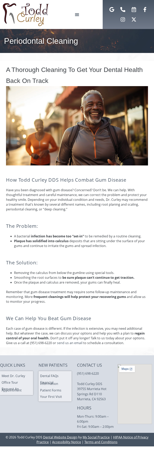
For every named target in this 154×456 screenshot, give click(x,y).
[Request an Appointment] (134, 10)
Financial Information (49, 383)
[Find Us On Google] (112, 10)
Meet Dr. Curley (13, 376)
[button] (77, 14)
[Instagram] (123, 20)
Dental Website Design (60, 437)
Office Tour (10, 382)
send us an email (69, 343)
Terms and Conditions (101, 442)
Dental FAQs (49, 376)
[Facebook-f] (145, 10)
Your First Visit (51, 396)
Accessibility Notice (66, 442)
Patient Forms (50, 390)
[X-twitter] (134, 20)
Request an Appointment (12, 389)
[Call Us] (123, 10)
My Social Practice (96, 437)
